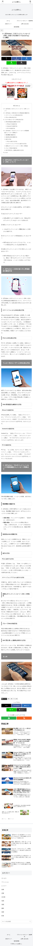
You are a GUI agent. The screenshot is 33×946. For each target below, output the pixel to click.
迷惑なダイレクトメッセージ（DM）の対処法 (17, 145)
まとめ (6, 152)
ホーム (8, 934)
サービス (5, 698)
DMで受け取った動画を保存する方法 (15, 150)
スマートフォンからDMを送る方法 (14, 115)
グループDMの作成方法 (11, 148)
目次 (14, 105)
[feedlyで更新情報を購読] (8, 718)
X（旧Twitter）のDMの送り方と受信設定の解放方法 (16, 113)
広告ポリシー (8, 938)
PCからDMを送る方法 (11, 117)
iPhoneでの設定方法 (12, 124)
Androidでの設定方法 (12, 126)
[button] (21, 63)
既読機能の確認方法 (10, 134)
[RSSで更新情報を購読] (24, 718)
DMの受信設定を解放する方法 (13, 121)
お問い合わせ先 (24, 938)
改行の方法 (8, 139)
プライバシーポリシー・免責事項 (24, 935)
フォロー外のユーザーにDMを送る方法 (13, 119)
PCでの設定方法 (11, 128)
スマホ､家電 (14, 698)
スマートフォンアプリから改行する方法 (16, 143)
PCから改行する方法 (12, 141)
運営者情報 (16, 941)
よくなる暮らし (16, 2)
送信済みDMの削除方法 (11, 137)
